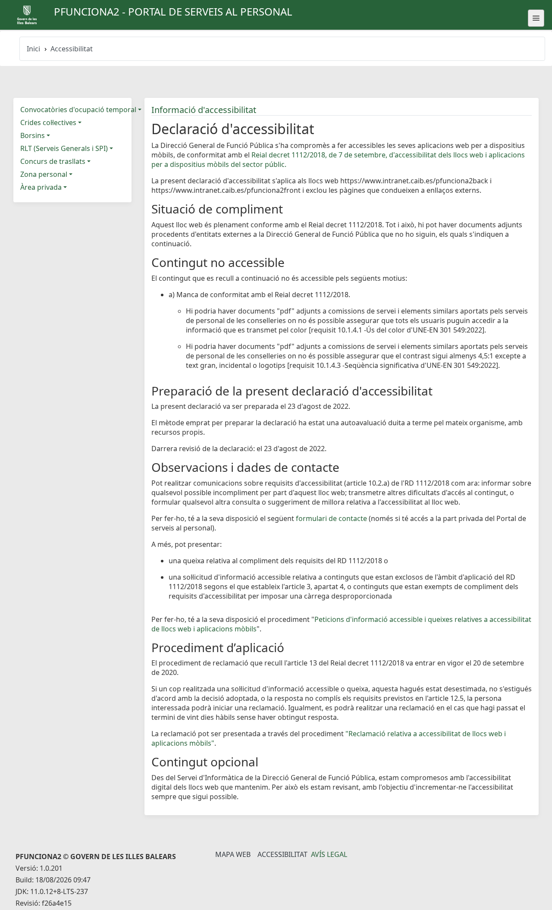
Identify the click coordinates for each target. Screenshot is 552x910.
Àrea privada (41, 187)
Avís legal (329, 854)
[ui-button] (536, 18)
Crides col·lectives (48, 122)
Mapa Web (233, 854)
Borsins (32, 135)
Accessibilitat (282, 854)
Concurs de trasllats (52, 161)
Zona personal (43, 174)
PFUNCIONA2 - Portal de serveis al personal (173, 11)
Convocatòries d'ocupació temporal (78, 109)
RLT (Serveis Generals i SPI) (64, 148)
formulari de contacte (331, 518)
